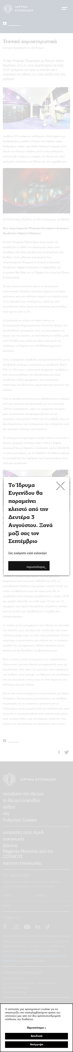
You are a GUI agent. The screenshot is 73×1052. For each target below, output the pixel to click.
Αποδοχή (36, 1036)
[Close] (60, 486)
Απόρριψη (36, 1044)
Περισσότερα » (36, 1028)
